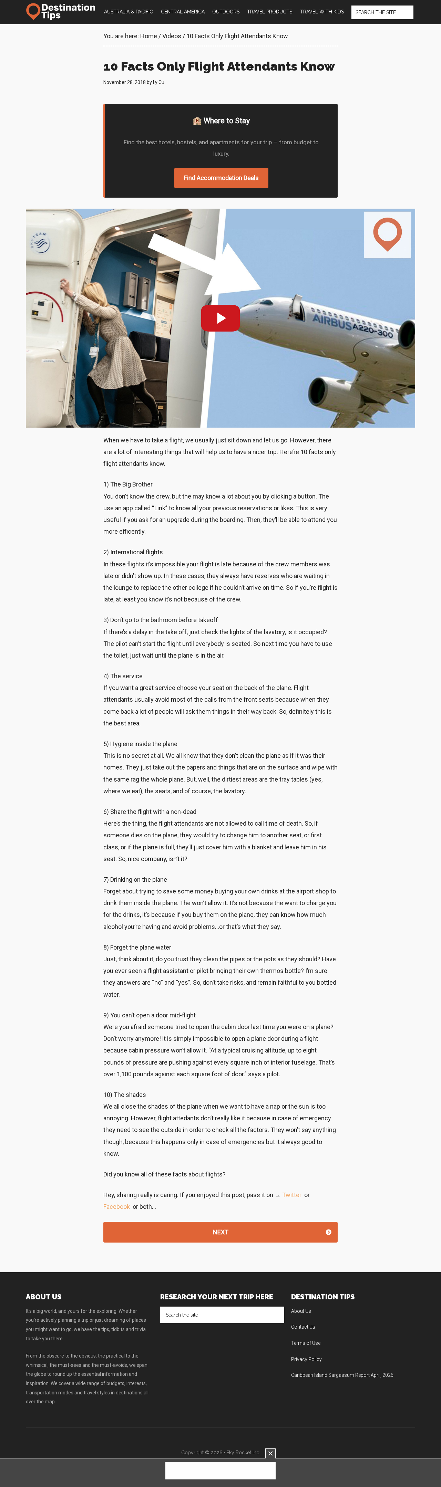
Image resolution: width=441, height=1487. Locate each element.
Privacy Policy (306, 1359)
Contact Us (303, 1327)
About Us (301, 1311)
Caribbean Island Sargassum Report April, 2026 (342, 1375)
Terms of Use (305, 1343)
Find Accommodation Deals (221, 177)
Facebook (116, 1206)
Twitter (291, 1194)
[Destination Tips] (61, 11)
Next (220, 1232)
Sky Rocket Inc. (243, 1452)
